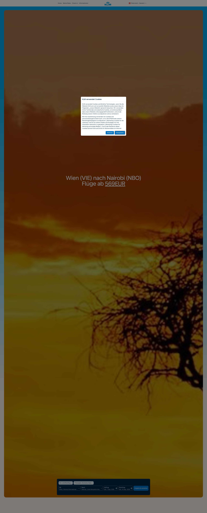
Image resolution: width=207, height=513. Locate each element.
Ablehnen (110, 132)
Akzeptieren (120, 132)
